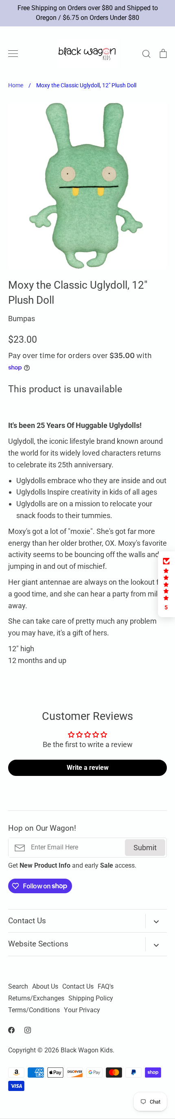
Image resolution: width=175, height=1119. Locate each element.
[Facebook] (11, 1030)
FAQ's (106, 986)
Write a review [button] (88, 767)
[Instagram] (28, 1030)
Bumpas (21, 318)
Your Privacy (82, 1010)
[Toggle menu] (13, 53)
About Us (45, 986)
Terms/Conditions (34, 1010)
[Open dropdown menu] (156, 921)
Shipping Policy (90, 998)
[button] (166, 584)
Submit (145, 847)
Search (18, 986)
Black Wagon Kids (87, 1050)
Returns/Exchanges (36, 998)
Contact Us (78, 986)
